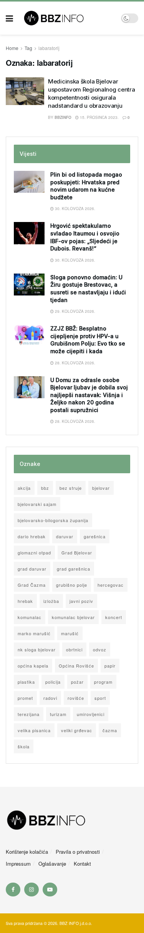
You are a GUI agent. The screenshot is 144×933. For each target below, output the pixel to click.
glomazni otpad (34, 552)
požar (77, 682)
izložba (51, 601)
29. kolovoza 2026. (74, 311)
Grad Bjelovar (76, 552)
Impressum (18, 863)
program (103, 682)
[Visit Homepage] (67, 18)
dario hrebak (32, 536)
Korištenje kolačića (27, 851)
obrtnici (74, 649)
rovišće (76, 698)
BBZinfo (63, 117)
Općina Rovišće (76, 666)
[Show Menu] (9, 18)
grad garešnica (73, 569)
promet (25, 698)
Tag (28, 48)
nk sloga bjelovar (37, 649)
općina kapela (33, 666)
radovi (50, 698)
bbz (45, 488)
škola (24, 746)
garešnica (95, 536)
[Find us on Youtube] (50, 889)
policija (53, 682)
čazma (110, 730)
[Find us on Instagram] (31, 889)
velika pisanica (34, 730)
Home (12, 48)
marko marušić (34, 633)
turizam (58, 714)
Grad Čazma (32, 585)
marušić (70, 633)
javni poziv (81, 601)
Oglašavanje (52, 863)
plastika (26, 682)
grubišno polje (71, 585)
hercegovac (111, 585)
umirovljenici (90, 714)
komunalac (29, 617)
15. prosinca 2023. (99, 117)
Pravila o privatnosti (78, 851)
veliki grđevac (76, 730)
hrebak (25, 601)
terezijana (29, 714)
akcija (24, 488)
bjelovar (101, 488)
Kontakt (82, 863)
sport (100, 698)
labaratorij (49, 48)
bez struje (71, 488)
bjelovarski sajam (37, 504)
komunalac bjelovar (73, 617)
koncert (113, 617)
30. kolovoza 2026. (74, 208)
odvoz (99, 649)
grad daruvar (32, 569)
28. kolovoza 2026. (74, 363)
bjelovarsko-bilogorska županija (53, 520)
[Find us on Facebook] (13, 889)
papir (110, 666)
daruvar (64, 536)
